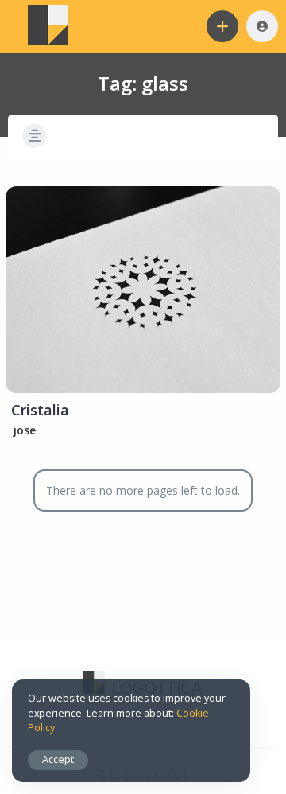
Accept (58, 759)
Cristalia (40, 409)
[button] (222, 26)
